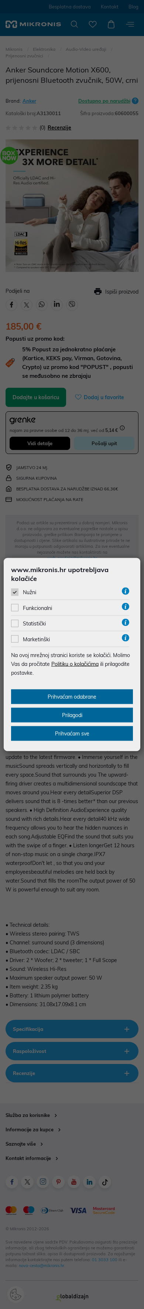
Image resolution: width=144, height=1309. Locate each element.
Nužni (29, 592)
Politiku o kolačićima (75, 663)
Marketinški (36, 639)
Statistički (34, 623)
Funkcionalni (37, 608)
